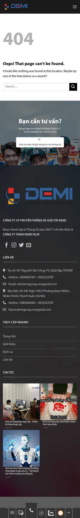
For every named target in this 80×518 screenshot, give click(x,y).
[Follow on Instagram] (13, 245)
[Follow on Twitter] (21, 245)
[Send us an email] (28, 245)
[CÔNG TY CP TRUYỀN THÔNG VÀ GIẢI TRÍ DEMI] (22, 7)
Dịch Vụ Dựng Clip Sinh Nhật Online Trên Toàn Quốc (59, 423)
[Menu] (74, 6)
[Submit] (73, 87)
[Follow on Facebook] (6, 245)
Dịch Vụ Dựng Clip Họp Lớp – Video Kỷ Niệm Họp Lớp (21, 423)
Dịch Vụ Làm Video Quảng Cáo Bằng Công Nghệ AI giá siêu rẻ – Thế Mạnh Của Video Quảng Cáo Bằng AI (21, 471)
